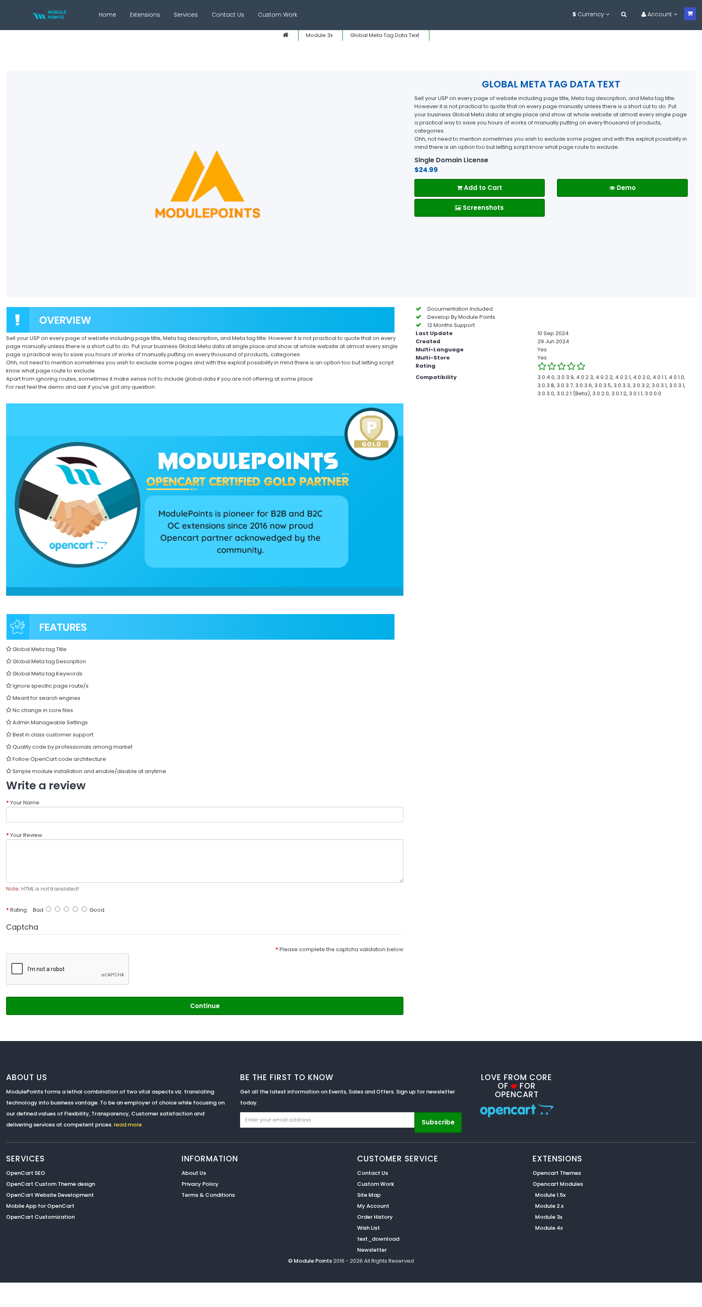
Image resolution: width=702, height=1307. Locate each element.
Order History (375, 1217)
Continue (205, 1006)
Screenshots (482, 207)
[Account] (623, 14)
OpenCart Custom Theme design (50, 1184)
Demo (625, 187)
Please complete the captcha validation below (341, 949)
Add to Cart (482, 187)
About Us (194, 1173)
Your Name (24, 802)
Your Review (26, 835)
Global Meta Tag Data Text (384, 35)
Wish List (368, 1228)
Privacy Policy (200, 1184)
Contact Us (372, 1173)
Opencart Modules (558, 1184)
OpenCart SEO (25, 1173)
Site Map (369, 1195)
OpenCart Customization (40, 1217)
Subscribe (438, 1122)
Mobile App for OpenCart (40, 1206)
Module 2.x (549, 1206)
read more (128, 1124)
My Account (373, 1206)
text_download (378, 1239)
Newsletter (372, 1250)
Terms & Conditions (208, 1195)
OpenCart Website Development (50, 1195)
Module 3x (319, 35)
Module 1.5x (550, 1195)
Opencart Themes (557, 1173)
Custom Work (375, 1184)
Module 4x (549, 1228)
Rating (18, 910)
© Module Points (310, 1261)
